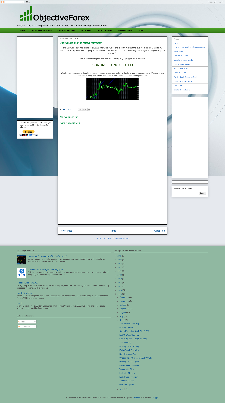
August (123, 312)
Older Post (159, 231)
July (122, 316)
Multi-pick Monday (127, 373)
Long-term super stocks (41, 30)
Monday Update (126, 327)
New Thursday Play (127, 354)
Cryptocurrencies (104, 30)
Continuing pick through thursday (133, 339)
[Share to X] (84, 109)
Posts (23, 322)
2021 (119, 271)
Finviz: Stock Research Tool (185, 77)
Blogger (155, 398)
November (124, 301)
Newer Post (66, 231)
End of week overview (128, 377)
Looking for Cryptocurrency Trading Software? (47, 256)
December (124, 297)
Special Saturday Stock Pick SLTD (134, 331)
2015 (119, 294)
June (122, 320)
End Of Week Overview (129, 335)
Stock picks (86, 30)
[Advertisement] (112, 204)
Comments (25, 326)
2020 (119, 275)
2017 (119, 286)
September (125, 309)
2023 (119, 263)
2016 (119, 290)
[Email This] (79, 109)
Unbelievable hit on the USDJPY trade (135, 358)
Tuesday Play (125, 342)
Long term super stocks (183, 60)
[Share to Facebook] (86, 109)
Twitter (140, 30)
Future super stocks (66, 30)
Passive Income (125, 30)
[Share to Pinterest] (89, 109)
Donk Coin (178, 86)
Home (22, 30)
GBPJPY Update (126, 384)
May (122, 389)
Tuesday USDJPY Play (129, 323)
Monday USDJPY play (129, 362)
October (123, 305)
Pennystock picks (181, 68)
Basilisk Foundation (182, 90)
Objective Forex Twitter (183, 81)
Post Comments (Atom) (118, 238)
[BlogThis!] (81, 109)
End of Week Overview (129, 350)
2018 (119, 282)
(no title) (20, 303)
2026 (119, 256)
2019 (119, 279)
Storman (136, 398)
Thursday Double (126, 381)
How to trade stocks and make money (189, 47)
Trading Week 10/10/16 (28, 283)
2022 (119, 267)
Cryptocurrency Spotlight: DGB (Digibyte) (45, 269)
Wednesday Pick (126, 369)
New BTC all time (24, 293)
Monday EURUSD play (129, 346)
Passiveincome (180, 73)
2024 (119, 260)
